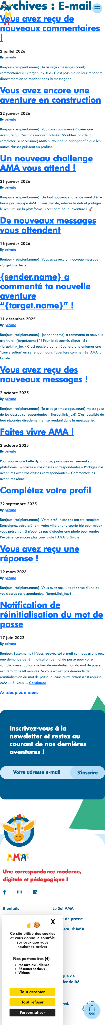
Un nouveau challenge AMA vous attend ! (46, 163)
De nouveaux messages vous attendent (48, 225)
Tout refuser (32, 1002)
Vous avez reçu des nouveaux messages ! (44, 374)
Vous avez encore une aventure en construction (50, 95)
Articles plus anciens (19, 692)
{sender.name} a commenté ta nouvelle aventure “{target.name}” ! (45, 290)
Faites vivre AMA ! (37, 431)
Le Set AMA (63, 908)
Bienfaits (11, 908)
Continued (37, 683)
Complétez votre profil (45, 490)
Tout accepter (32, 992)
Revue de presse (67, 918)
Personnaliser (32, 1012)
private (10, 57)
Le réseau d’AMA (68, 929)
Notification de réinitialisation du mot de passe (51, 614)
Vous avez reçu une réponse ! (39, 553)
